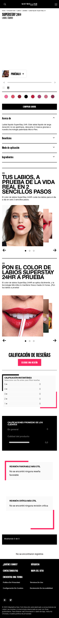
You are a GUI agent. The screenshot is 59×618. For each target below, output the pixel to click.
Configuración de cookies (13, 588)
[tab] (3, 88)
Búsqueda (35, 564)
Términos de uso (36, 582)
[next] (55, 82)
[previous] (4, 82)
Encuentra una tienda (13, 577)
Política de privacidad (11, 582)
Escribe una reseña (29, 362)
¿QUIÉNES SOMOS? (10, 564)
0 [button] (22, 384)
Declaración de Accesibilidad (41, 588)
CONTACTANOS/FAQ (10, 570)
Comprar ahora (29, 106)
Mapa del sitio (37, 570)
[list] (29, 98)
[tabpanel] (29, 98)
